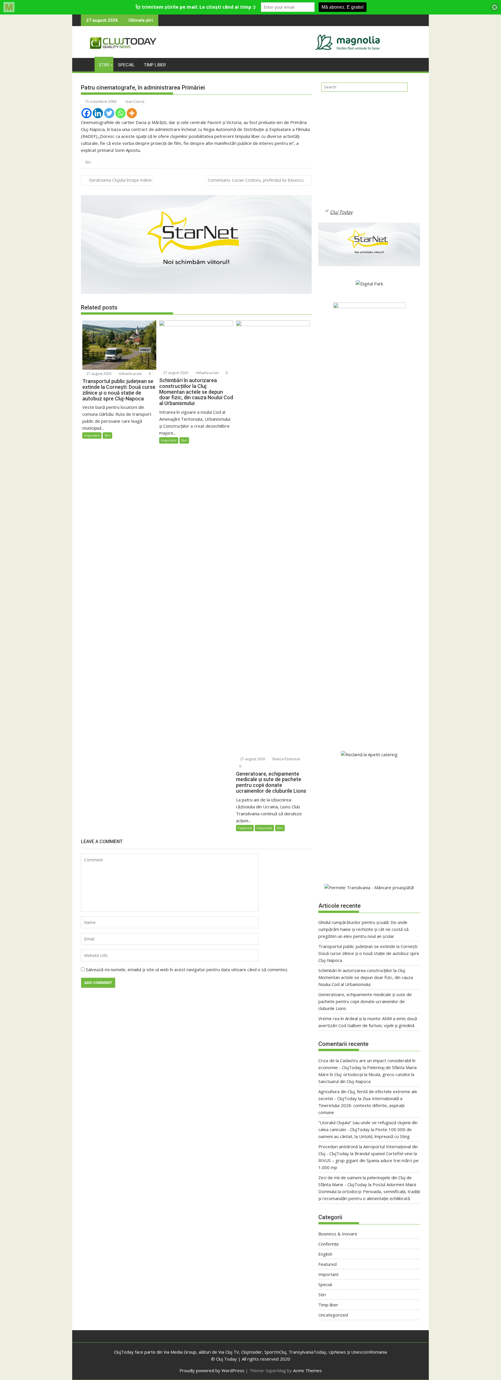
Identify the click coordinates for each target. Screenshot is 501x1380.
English (325, 1254)
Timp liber (155, 65)
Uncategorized (333, 1315)
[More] (132, 113)
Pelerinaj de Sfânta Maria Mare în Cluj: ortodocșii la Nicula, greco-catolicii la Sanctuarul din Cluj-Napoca (367, 1074)
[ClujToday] (86, 63)
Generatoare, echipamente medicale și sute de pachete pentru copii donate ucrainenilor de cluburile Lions (365, 1001)
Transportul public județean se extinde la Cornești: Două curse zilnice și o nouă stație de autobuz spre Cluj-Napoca (368, 953)
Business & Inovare (337, 1234)
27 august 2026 (98, 373)
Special (126, 65)
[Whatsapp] (120, 113)
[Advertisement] (369, 154)
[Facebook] (86, 113)
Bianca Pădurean (286, 758)
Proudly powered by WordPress (211, 1370)
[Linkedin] (98, 113)
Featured (245, 828)
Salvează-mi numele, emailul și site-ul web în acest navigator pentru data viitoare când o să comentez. (187, 969)
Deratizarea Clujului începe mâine (120, 180)
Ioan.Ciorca (135, 101)
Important (92, 435)
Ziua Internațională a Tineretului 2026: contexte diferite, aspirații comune (361, 1105)
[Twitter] (109, 113)
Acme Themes (307, 1370)
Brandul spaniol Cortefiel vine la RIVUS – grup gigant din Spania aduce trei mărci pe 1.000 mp (368, 1160)
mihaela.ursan (130, 373)
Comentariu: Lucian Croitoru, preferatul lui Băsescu (256, 180)
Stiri (104, 65)
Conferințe (328, 1244)
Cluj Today (341, 212)
